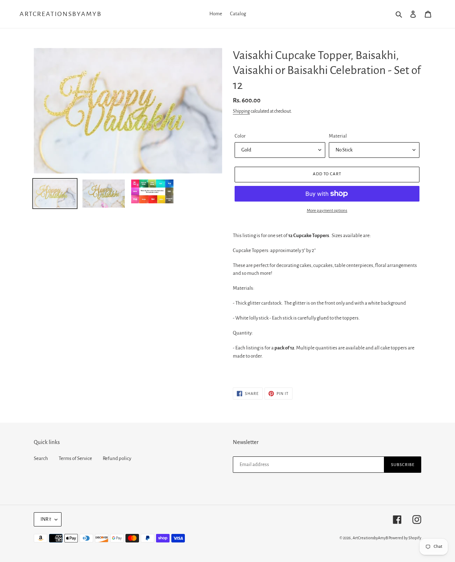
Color (240, 136)
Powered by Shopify (405, 538)
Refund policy (117, 458)
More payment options (327, 210)
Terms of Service (75, 458)
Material (338, 136)
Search (41, 458)
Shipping (241, 111)
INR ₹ (46, 519)
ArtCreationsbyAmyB (61, 13)
